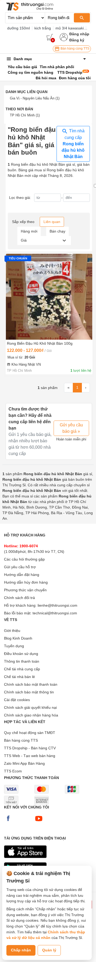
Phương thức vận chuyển (25, 590)
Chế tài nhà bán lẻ (19, 677)
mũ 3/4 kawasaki (69, 28)
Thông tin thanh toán (21, 661)
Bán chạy (57, 231)
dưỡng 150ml (18, 28)
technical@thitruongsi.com (55, 613)
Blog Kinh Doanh (18, 638)
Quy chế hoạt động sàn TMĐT (29, 733)
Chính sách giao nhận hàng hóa (31, 715)
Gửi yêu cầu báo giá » (71, 428)
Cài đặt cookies (17, 700)
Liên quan (51, 222)
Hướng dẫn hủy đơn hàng (26, 582)
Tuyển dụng (14, 646)
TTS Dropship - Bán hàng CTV (30, 748)
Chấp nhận (21, 950)
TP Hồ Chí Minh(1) (25, 115)
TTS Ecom (13, 771)
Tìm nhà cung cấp (73, 144)
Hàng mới (29, 231)
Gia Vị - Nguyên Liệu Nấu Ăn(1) (34, 98)
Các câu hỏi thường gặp (24, 559)
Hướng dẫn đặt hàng (21, 574)
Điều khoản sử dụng (21, 653)
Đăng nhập (79, 34)
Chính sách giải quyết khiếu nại (30, 707)
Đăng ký (76, 40)
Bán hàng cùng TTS (74, 48)
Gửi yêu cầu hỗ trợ (20, 567)
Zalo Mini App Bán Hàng (24, 763)
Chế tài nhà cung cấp (22, 669)
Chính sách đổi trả (19, 598)
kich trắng (42, 28)
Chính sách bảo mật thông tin (29, 692)
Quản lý (49, 950)
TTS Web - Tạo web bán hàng (29, 756)
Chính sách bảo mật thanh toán (30, 684)
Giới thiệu (12, 630)
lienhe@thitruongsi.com (57, 605)
